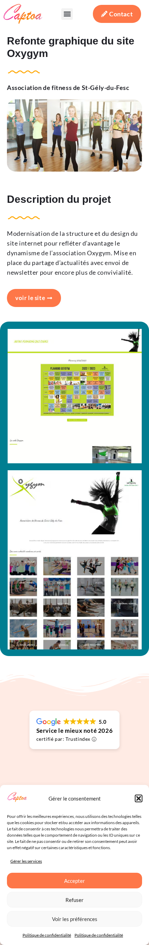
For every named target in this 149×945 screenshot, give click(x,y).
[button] (138, 798)
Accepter (74, 881)
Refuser (74, 900)
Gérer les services (26, 861)
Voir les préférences (74, 919)
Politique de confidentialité (47, 935)
